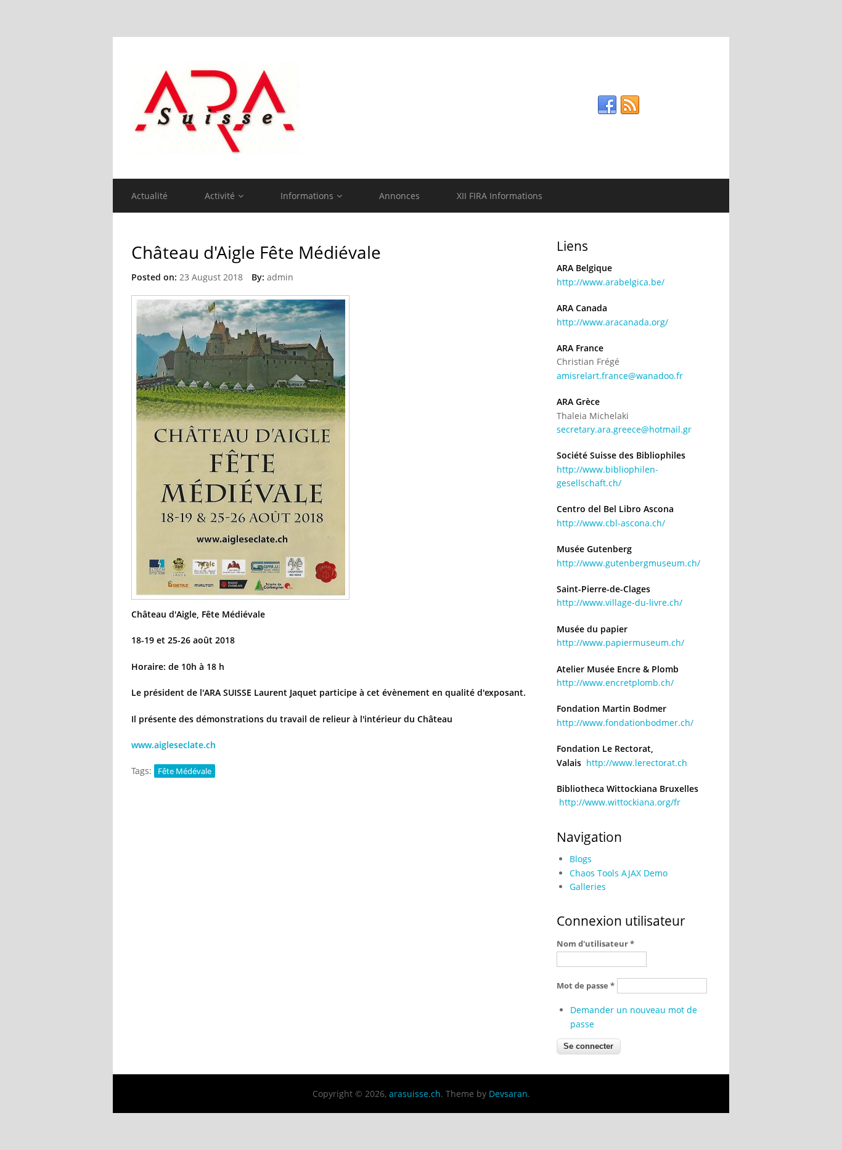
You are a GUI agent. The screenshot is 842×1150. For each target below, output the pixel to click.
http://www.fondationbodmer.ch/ (625, 722)
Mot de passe (586, 985)
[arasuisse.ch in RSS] (630, 105)
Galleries (588, 886)
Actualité (149, 196)
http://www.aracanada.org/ (612, 322)
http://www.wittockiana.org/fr (620, 802)
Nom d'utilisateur (595, 943)
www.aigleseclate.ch (174, 745)
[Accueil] (421, 108)
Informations (306, 196)
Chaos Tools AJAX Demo (619, 873)
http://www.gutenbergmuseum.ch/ (628, 563)
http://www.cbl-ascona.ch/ (611, 523)
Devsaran (508, 1093)
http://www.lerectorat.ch (636, 763)
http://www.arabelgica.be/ (610, 282)
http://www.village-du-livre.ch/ (619, 602)
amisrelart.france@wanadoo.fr (620, 375)
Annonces (399, 196)
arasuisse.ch (415, 1093)
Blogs (581, 859)
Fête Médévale (184, 771)
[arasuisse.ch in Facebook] (607, 105)
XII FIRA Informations (499, 196)
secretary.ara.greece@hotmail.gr (624, 429)
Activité (220, 196)
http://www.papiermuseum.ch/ (620, 642)
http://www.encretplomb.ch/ (615, 682)
